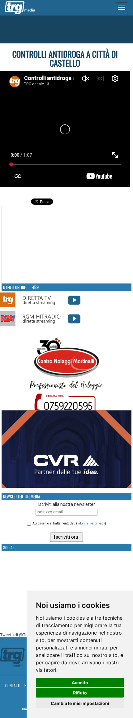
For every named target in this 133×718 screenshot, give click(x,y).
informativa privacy (91, 523)
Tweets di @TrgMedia (20, 634)
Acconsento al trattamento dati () (69, 523)
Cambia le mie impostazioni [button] (80, 703)
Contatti (12, 685)
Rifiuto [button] (80, 692)
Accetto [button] (80, 682)
